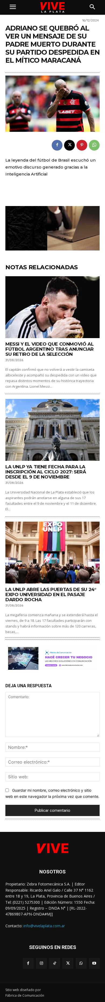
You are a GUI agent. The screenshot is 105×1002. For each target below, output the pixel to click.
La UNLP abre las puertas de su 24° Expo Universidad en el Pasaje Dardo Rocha (50, 594)
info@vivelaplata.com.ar (44, 925)
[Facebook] (57, 145)
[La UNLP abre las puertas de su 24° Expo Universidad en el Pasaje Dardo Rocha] (52, 553)
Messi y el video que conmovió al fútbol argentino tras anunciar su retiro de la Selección (49, 349)
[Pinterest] (81, 145)
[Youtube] (94, 963)
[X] (69, 145)
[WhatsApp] (94, 145)
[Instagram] (41, 963)
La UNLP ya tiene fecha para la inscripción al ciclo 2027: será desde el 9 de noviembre (45, 471)
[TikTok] (54, 963)
